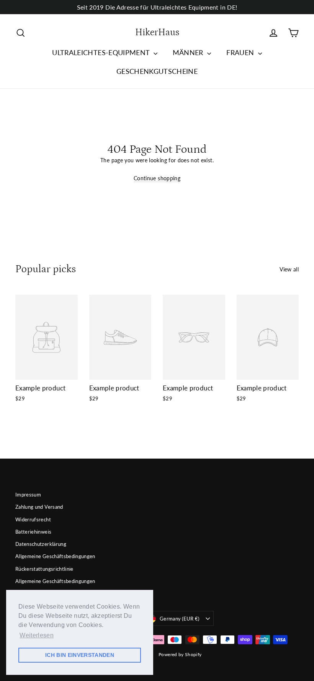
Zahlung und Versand (39, 507)
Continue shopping (157, 178)
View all (289, 269)
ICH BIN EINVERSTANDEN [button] (79, 655)
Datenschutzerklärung (40, 544)
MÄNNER (189, 52)
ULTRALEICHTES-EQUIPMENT (101, 52)
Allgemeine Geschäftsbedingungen (55, 556)
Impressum (28, 495)
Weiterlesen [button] (37, 635)
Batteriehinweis (33, 532)
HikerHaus (157, 32)
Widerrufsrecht (33, 519)
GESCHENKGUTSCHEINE (157, 71)
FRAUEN (241, 52)
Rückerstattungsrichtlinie (44, 569)
